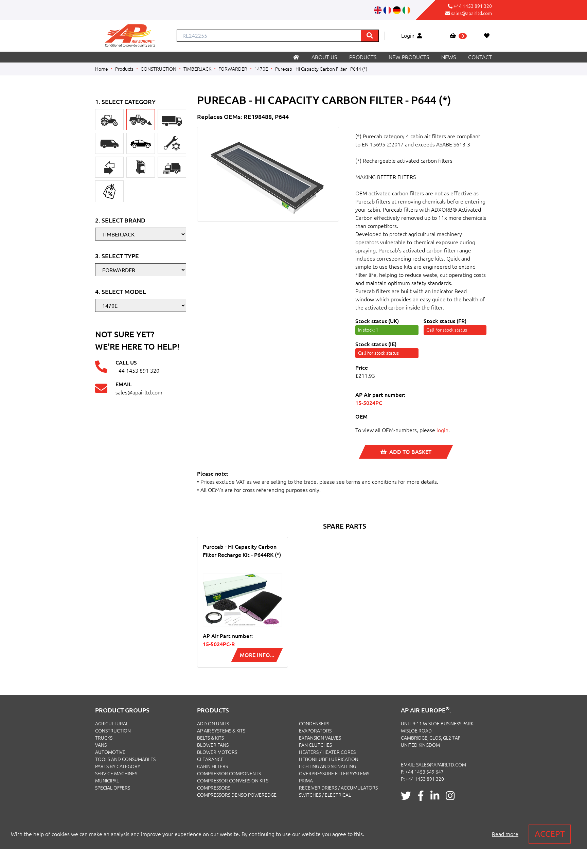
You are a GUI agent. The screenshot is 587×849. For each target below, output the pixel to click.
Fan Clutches (315, 745)
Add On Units (213, 723)
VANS (101, 745)
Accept (550, 833)
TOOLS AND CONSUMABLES (125, 759)
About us (324, 57)
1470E (261, 69)
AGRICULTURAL (111, 723)
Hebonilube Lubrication (328, 759)
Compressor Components (229, 773)
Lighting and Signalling (327, 766)
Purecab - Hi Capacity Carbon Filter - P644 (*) (321, 69)
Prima (306, 780)
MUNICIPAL (107, 780)
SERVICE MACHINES (116, 773)
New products (409, 57)
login (442, 430)
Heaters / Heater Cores (327, 752)
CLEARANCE (210, 759)
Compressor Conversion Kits (232, 780)
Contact (480, 57)
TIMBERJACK (197, 69)
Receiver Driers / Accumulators (338, 788)
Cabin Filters (212, 766)
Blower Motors (217, 752)
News (448, 57)
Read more (505, 834)
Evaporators (315, 730)
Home (101, 69)
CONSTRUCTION (158, 69)
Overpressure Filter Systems (334, 773)
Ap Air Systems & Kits (221, 730)
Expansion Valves (320, 738)
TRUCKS (103, 738)
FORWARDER (232, 69)
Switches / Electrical (325, 795)
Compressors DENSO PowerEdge (237, 795)
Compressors (213, 788)
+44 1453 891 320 (472, 6)
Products (362, 57)
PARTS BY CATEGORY (117, 766)
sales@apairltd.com (471, 13)
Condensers (314, 723)
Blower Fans (213, 745)
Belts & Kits (210, 738)
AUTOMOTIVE (110, 752)
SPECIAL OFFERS (112, 788)
